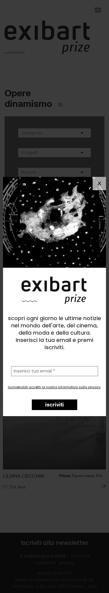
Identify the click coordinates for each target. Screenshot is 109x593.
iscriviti (54, 404)
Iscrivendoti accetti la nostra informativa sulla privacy (54, 387)
